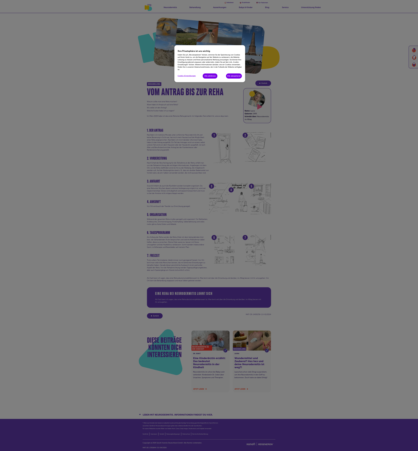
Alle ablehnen (210, 76)
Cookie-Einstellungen (187, 76)
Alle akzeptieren (234, 76)
